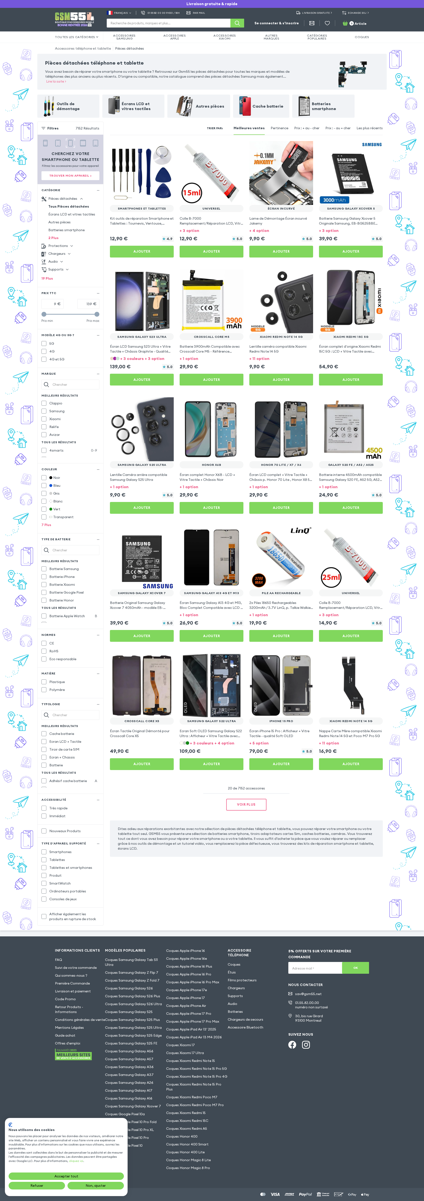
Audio (232, 1003)
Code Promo (65, 999)
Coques (234, 964)
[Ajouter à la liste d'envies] (167, 148)
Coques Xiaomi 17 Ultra (185, 1053)
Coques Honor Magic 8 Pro (188, 1168)
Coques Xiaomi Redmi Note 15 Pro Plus (193, 1086)
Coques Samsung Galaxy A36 (129, 1067)
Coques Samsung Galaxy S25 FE (131, 1043)
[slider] (43, 314)
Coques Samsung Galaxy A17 (128, 1090)
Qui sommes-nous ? (71, 975)
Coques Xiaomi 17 (180, 1045)
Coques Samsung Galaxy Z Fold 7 (132, 980)
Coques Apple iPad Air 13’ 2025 (191, 1029)
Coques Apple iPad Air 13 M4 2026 (194, 1037)
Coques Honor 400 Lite (185, 1152)
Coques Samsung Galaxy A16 (128, 1098)
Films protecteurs (242, 980)
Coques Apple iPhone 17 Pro (188, 1013)
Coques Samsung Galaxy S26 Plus (132, 996)
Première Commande (72, 983)
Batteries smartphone (66, 230)
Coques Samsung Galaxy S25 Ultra (133, 1027)
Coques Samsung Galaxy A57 (129, 1059)
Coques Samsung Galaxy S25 (129, 1012)
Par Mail (199, 12)
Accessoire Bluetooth (245, 1027)
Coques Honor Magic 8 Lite (188, 1160)
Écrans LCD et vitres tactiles (71, 214)
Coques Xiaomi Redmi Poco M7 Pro (195, 1105)
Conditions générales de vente (80, 1019)
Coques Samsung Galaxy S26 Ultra (133, 1004)
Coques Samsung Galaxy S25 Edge (133, 1035)
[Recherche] (237, 23)
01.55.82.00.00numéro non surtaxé (311, 1005)
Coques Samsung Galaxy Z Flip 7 (131, 972)
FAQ (58, 960)
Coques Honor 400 (182, 1136)
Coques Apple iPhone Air (186, 1005)
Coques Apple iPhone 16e (186, 958)
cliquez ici (76, 1161)
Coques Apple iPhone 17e (186, 990)
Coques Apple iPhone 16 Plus (189, 966)
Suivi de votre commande (76, 967)
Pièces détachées (129, 48)
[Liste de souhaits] (327, 23)
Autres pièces (59, 222)
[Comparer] (157, 148)
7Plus (46, 525)
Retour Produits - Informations (69, 1009)
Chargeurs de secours (245, 1019)
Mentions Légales (69, 1027)
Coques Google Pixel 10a (125, 1114)
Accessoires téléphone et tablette (83, 48)
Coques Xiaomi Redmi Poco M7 (191, 1097)
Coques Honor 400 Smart (187, 1144)
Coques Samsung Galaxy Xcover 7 (133, 1106)
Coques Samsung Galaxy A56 (129, 1051)
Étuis (232, 972)
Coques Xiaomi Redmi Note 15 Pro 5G (196, 1068)
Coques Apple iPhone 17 (185, 998)
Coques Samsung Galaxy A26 (129, 1082)
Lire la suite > (56, 81)
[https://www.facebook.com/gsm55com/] (292, 1045)
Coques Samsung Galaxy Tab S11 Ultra (131, 962)
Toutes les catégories (75, 37)
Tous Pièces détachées (68, 206)
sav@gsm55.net (308, 994)
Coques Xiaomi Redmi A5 (186, 1128)
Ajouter (141, 251)
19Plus (47, 278)
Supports (235, 996)
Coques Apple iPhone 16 (185, 950)
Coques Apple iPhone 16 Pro (188, 974)
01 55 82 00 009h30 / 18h (163, 12)
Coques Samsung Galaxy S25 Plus (132, 1019)
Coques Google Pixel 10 (124, 1145)
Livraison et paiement (73, 991)
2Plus (53, 238)
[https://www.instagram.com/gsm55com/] (306, 1045)
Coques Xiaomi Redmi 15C (187, 1120)
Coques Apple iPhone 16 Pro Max (192, 982)
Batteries (235, 1011)
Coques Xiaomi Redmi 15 (186, 1113)
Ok (355, 968)
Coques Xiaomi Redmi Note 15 (190, 1060)
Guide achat (65, 1035)
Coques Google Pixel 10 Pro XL (129, 1130)
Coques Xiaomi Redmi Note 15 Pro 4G (196, 1076)
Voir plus (246, 804)
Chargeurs (236, 988)
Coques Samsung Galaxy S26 (129, 988)
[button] (211, 230)
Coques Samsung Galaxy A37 (129, 1074)
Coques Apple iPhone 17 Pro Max (192, 1021)
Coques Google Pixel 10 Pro (127, 1137)
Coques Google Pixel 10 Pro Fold (131, 1122)
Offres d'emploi (67, 1043)
